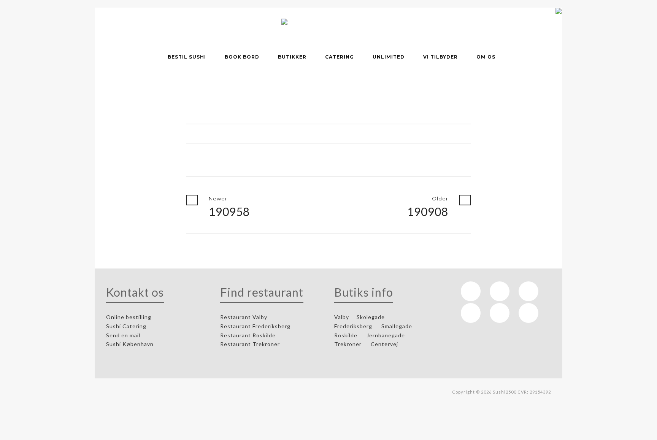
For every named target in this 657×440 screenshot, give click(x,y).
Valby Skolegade (359, 317)
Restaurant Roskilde (248, 335)
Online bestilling (129, 317)
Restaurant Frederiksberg (256, 326)
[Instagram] (499, 291)
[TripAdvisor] (471, 313)
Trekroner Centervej (366, 344)
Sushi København (130, 344)
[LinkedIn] (528, 291)
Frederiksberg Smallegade (373, 326)
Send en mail (124, 335)
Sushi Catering (127, 326)
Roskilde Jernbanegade (369, 335)
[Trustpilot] (499, 313)
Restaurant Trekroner (250, 344)
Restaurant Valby (243, 317)
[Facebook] (471, 291)
